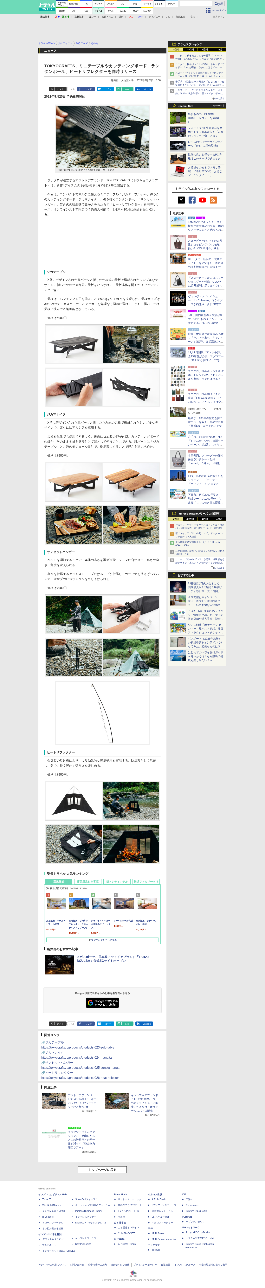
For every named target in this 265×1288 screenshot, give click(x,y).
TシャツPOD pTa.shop (198, 1232)
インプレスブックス (85, 1238)
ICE (184, 1194)
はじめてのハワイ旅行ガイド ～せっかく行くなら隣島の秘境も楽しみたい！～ (205, 656)
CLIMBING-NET (126, 1233)
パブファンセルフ (195, 1221)
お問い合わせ (77, 1264)
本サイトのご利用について (52, 1264)
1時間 (176, 49)
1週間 (205, 49)
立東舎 (121, 1216)
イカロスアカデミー (162, 1222)
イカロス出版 (155, 1194)
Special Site (185, 105)
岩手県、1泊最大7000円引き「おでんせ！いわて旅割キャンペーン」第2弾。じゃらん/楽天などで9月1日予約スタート (199, 85)
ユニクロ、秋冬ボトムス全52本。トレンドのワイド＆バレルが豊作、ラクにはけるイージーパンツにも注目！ (200, 67)
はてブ (108, 89)
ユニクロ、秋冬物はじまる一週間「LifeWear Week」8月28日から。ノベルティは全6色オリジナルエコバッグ (199, 59)
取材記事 (79, 16)
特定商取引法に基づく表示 (213, 1264)
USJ (168, 16)
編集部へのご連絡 (120, 1264)
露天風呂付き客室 (88, 881)
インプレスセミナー (85, 1216)
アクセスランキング (190, 44)
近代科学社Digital (127, 1244)
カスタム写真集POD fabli (200, 1238)
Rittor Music (120, 1194)
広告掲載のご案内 (97, 1264)
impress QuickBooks (196, 1211)
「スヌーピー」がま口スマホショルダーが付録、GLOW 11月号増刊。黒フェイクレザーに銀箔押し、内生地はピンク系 (200, 93)
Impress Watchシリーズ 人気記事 (199, 513)
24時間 (190, 49)
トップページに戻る (102, 1169)
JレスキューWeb (161, 1216)
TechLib (156, 1250)
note (127, 89)
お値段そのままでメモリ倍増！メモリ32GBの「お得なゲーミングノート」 (205, 171)
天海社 (189, 1199)
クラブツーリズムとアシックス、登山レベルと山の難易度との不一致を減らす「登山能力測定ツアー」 (81, 1139)
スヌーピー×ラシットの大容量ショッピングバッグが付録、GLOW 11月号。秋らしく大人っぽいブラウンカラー (200, 76)
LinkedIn (147, 89)
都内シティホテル (117, 881)
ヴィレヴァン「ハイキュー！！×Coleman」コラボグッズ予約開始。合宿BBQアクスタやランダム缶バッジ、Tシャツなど (205, 304)
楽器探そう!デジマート (130, 1205)
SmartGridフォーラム (86, 1199)
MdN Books (158, 1233)
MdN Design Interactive (164, 1239)
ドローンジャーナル (52, 1222)
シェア (88, 89)
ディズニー (154, 16)
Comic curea (192, 1205)
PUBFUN (187, 1216)
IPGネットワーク (191, 1227)
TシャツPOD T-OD (128, 1211)
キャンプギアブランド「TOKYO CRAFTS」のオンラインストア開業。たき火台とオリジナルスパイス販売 (144, 1103)
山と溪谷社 (120, 1222)
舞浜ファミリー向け (146, 881)
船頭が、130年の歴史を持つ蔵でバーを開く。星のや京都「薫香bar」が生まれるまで (205, 422)
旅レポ (92, 16)
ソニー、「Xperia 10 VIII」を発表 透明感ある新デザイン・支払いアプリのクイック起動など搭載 (199, 562)
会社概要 (165, 1264)
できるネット (49, 1245)
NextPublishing (83, 1244)
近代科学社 (120, 1239)
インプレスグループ (184, 1264)
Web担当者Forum (51, 1205)
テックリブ (154, 1245)
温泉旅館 (58, 881)
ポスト (60, 89)
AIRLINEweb (158, 1199)
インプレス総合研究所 (54, 1211)
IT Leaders (48, 1216)
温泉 (121, 16)
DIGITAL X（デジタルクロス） (91, 1222)
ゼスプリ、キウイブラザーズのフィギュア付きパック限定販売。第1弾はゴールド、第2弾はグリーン (200, 528)
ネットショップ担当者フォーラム (92, 1205)
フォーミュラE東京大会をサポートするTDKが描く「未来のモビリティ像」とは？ (205, 131)
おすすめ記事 (186, 575)
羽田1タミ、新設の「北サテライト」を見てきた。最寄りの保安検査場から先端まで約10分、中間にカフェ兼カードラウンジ (206, 267)
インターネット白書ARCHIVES (58, 1251)
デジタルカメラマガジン (55, 1239)
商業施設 (180, 16)
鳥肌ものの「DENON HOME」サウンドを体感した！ (204, 118)
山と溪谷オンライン (128, 1227)
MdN (150, 1228)
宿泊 (192, 16)
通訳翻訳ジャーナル (162, 1211)
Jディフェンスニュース (164, 1205)
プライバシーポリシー (145, 1264)
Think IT (46, 1199)
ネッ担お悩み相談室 (52, 1228)
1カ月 (219, 49)
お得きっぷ (107, 16)
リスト (71, 89)
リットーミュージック (129, 1199)
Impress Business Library (88, 1211)
